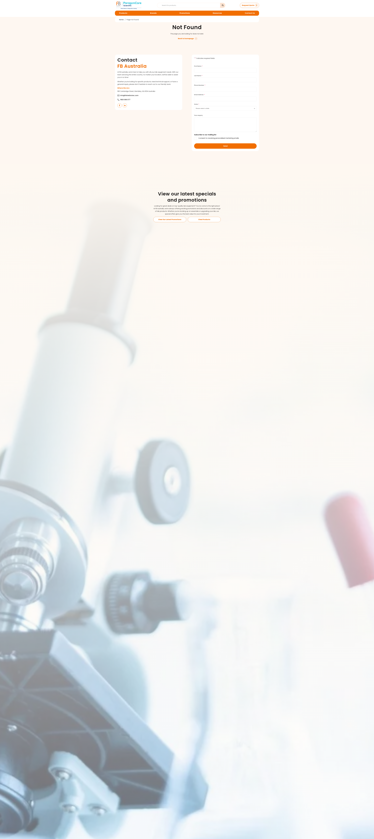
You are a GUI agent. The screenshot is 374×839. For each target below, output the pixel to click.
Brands (153, 13)
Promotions (185, 13)
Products (123, 13)
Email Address (199, 94)
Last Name (198, 75)
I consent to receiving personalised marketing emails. (218, 138)
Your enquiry (198, 115)
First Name (198, 66)
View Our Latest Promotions (169, 219)
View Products (204, 219)
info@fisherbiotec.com (129, 95)
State (196, 104)
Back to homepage (186, 38)
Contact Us (250, 13)
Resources (217, 13)
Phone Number (199, 85)
